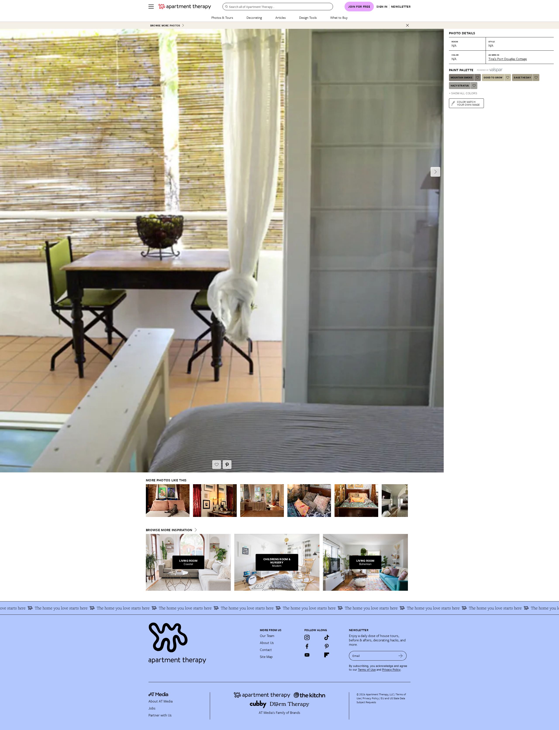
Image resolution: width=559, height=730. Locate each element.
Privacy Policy (391, 669)
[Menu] (151, 6)
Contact (266, 649)
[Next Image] (435, 172)
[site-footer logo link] (158, 695)
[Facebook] (307, 646)
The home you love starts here (73, 608)
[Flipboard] (326, 655)
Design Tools (308, 17)
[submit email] (401, 656)
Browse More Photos (165, 25)
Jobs (151, 708)
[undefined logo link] (185, 6)
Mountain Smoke (461, 77)
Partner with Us (160, 715)
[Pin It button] (227, 464)
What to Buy (339, 17)
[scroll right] (404, 500)
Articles (280, 17)
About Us (267, 642)
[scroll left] (149, 500)
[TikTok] (326, 637)
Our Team (267, 635)
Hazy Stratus (460, 85)
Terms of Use (367, 669)
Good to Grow (493, 77)
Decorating (254, 17)
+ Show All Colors (463, 93)
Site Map (266, 656)
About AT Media (160, 701)
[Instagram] (307, 637)
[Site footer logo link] (201, 641)
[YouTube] (307, 655)
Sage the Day (522, 77)
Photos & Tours (222, 17)
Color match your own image (468, 103)
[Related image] (168, 500)
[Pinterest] (326, 646)
